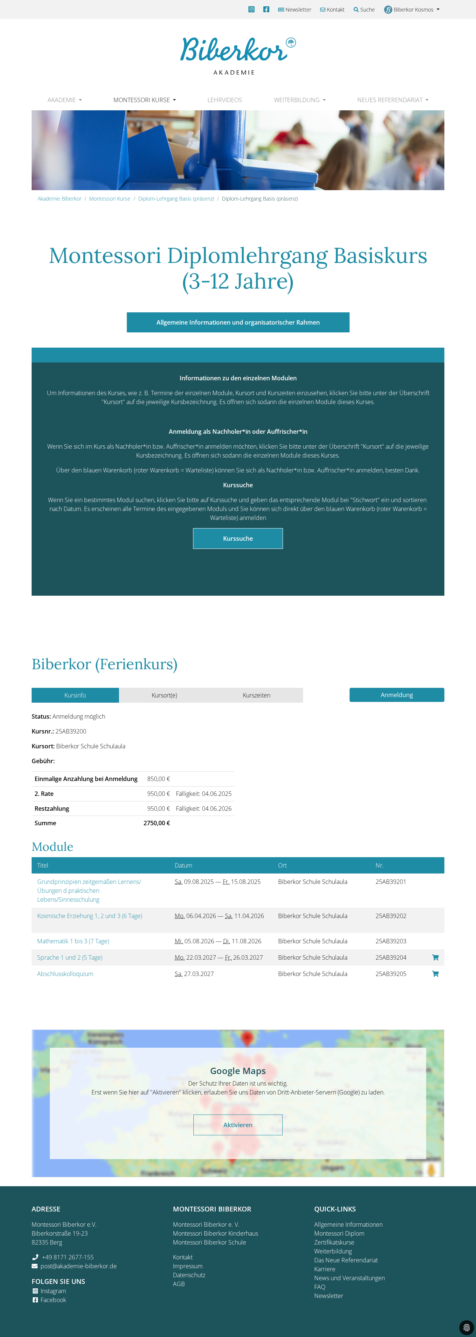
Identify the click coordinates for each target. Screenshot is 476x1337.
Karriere (324, 1269)
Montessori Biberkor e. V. (206, 1224)
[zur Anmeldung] (435, 957)
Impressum (188, 1266)
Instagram (53, 1291)
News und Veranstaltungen (349, 1278)
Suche (367, 9)
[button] (64, 99)
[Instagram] (251, 9)
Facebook (53, 1300)
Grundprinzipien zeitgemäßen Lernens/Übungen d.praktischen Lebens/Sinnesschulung (89, 891)
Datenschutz (189, 1275)
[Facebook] (266, 9)
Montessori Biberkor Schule (209, 1242)
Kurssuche (238, 538)
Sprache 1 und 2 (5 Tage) (70, 957)
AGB (179, 1284)
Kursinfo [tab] (75, 695)
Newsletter (297, 9)
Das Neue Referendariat (346, 1260)
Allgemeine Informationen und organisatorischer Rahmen (238, 322)
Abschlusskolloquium (66, 974)
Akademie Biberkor (59, 198)
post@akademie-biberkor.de (79, 1266)
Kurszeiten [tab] (256, 695)
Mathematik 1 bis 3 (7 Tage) (73, 941)
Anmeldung (397, 695)
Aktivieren (238, 1125)
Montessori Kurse (110, 198)
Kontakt (335, 9)
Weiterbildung (333, 1251)
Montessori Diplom (339, 1233)
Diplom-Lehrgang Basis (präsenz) (176, 198)
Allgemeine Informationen (348, 1224)
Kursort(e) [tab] (164, 695)
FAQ (319, 1287)
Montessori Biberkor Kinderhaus (215, 1233)
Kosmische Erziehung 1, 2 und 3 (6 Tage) (90, 916)
